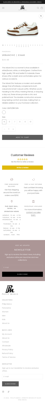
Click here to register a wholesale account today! (22, 2)
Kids (3, 319)
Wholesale (6, 345)
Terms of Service (8, 357)
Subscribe (22, 274)
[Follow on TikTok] (9, 392)
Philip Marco (7, 304)
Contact (5, 342)
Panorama (6, 52)
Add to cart (22, 137)
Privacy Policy (7, 349)
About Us (5, 323)
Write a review (22, 167)
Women (5, 312)
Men (4, 315)
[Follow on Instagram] (3, 392)
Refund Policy (7, 353)
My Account (7, 334)
